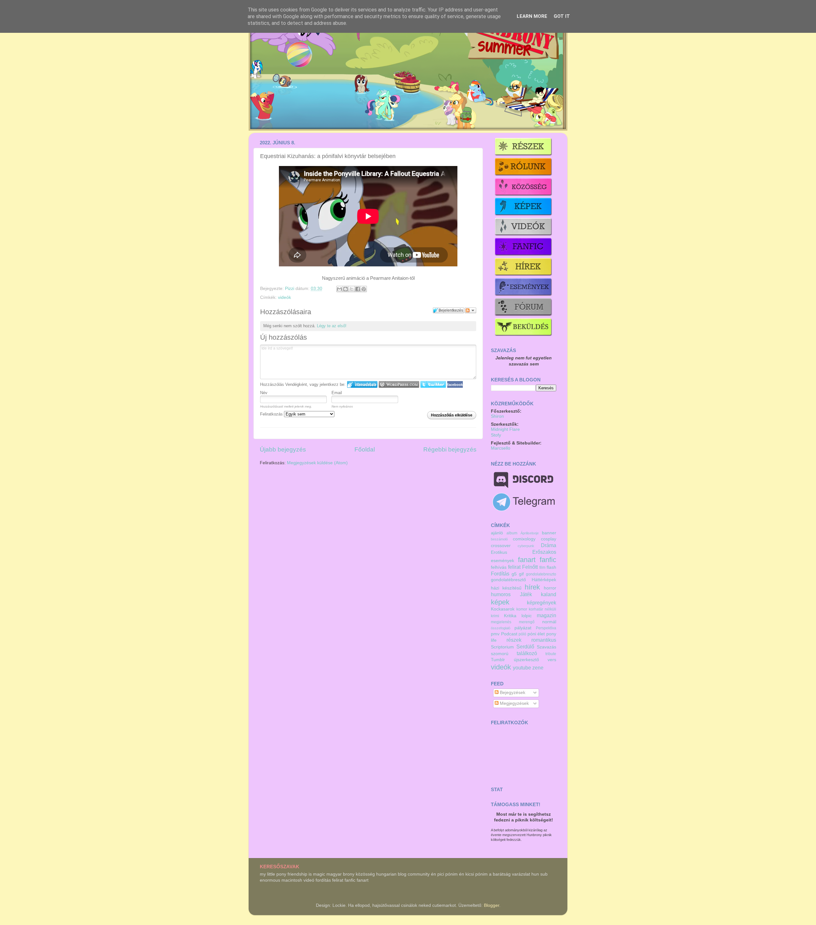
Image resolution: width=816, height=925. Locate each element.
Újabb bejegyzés (283, 449)
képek (500, 602)
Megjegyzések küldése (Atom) (317, 462)
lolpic (526, 615)
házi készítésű (506, 588)
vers (552, 659)
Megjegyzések (514, 703)
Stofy (496, 435)
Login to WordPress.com (399, 384)
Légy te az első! (331, 325)
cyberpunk (526, 546)
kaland (548, 594)
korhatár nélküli (542, 609)
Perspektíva (546, 628)
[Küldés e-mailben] (339, 289)
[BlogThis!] (345, 289)
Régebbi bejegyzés (450, 449)
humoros (501, 594)
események (502, 560)
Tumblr (498, 659)
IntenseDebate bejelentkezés (362, 384)
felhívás (498, 567)
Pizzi (290, 288)
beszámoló (499, 539)
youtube (522, 667)
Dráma (548, 545)
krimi (495, 616)
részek (513, 640)
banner (549, 533)
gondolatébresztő (508, 579)
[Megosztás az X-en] (351, 289)
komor (521, 609)
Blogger (491, 905)
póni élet (536, 634)
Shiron (497, 416)
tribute (550, 654)
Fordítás (500, 573)
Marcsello (500, 448)
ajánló (497, 533)
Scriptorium (502, 647)
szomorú (499, 653)
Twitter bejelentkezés (433, 384)
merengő (527, 622)
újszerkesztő (526, 659)
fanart (527, 560)
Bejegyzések (512, 692)
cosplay (548, 539)
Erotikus (499, 552)
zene (537, 667)
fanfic (548, 560)
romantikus (543, 640)
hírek (532, 587)
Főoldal (364, 449)
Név (263, 392)
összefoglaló (500, 628)
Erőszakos (544, 552)
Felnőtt (530, 567)
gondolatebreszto (541, 574)
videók (284, 297)
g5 (514, 574)
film (542, 567)
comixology (524, 539)
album (511, 533)
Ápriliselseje (530, 533)
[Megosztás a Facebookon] (357, 289)
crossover (501, 545)
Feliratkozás (272, 414)
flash (551, 567)
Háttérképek (544, 579)
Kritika (510, 615)
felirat (514, 567)
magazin (546, 615)
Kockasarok (502, 609)
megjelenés (501, 622)
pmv (495, 634)
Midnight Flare (505, 429)
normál (549, 621)
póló (522, 634)
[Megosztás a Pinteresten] (364, 289)
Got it (562, 16)
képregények (541, 602)
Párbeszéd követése (470, 310)
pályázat (522, 627)
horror (550, 588)
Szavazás (546, 647)
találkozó (527, 653)
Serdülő (525, 646)
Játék (526, 594)
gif (521, 574)
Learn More (532, 16)
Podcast (509, 634)
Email (337, 392)
